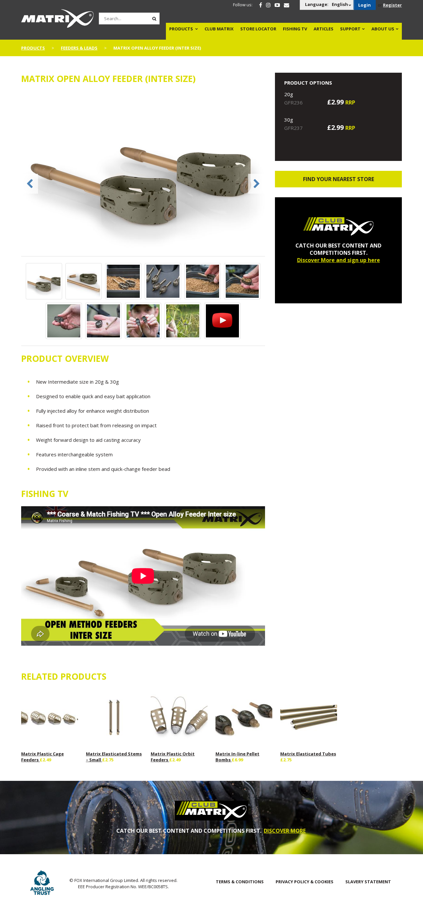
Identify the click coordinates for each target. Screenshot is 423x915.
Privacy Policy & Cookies (304, 882)
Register (392, 5)
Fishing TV (295, 29)
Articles (323, 29)
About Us (382, 29)
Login (364, 5)
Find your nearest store (338, 179)
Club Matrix (219, 29)
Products (181, 29)
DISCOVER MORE (285, 830)
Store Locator (258, 29)
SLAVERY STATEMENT (368, 882)
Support (350, 29)
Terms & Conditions (240, 882)
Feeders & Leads (79, 48)
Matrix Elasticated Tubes (308, 754)
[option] (143, 173)
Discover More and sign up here (338, 260)
